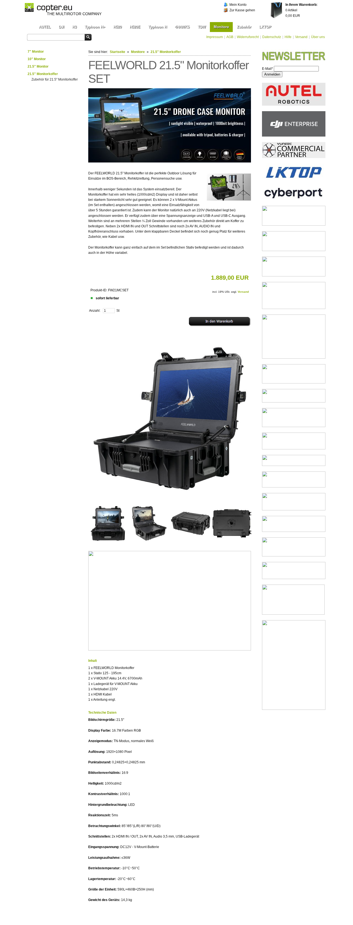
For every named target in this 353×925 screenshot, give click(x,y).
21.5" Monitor (38, 66)
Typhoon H (157, 27)
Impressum (214, 37)
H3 (74, 27)
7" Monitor (36, 52)
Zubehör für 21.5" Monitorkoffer (54, 79)
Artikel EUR (301, 10)
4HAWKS (182, 27)
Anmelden (272, 74)
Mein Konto (238, 5)
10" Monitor (37, 59)
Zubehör (244, 27)
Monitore (221, 27)
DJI (61, 27)
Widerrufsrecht (248, 37)
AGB (229, 37)
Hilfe (288, 37)
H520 (117, 27)
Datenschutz (271, 37)
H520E (135, 27)
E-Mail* (267, 69)
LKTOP (265, 27)
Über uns (318, 37)
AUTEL (45, 27)
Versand (301, 37)
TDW (202, 27)
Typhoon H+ (95, 27)
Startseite (117, 52)
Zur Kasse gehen (242, 10)
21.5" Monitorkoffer (43, 74)
